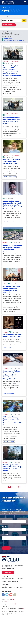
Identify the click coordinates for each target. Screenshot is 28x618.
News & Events (7, 7)
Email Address (6, 518)
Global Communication (9, 221)
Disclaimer (5, 606)
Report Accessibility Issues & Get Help (12, 608)
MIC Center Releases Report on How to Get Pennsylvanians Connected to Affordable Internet (12, 421)
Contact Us (8, 572)
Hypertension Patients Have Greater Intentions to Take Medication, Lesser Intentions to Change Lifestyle (12, 375)
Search (5, 17)
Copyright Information (8, 604)
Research (6, 242)
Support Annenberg (7, 599)
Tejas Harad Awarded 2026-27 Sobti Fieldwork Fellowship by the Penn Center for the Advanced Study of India (12, 205)
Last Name (5, 534)
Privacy (4, 601)
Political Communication (10, 176)
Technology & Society (9, 441)
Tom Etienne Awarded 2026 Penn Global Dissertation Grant (11, 162)
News (5, 283)
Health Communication (9, 393)
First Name (5, 526)
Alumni (5, 332)
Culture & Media (7, 347)
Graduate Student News (11, 61)
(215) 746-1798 (8, 38)
